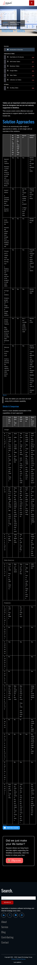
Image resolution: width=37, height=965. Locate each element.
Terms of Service (21, 959)
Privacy (13, 959)
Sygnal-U (5, 22)
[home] (7, 3)
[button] (31, 2)
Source (5, 395)
